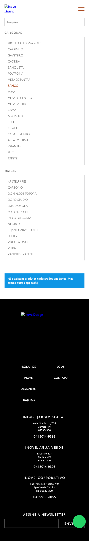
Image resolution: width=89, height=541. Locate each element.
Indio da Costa (19, 218)
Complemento (19, 134)
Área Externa (18, 140)
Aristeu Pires (17, 181)
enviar (71, 523)
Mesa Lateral (17, 104)
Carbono (15, 187)
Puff (11, 152)
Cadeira (14, 61)
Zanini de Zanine (20, 254)
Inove (28, 378)
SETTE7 (12, 236)
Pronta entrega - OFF (24, 43)
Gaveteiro (15, 55)
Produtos (28, 367)
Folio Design (18, 212)
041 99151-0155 (44, 497)
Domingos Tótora (22, 193)
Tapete (12, 158)
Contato (61, 378)
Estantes (14, 146)
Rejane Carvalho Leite (24, 230)
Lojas (61, 367)
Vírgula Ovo (18, 242)
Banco (13, 85)
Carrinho (15, 49)
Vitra (12, 248)
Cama (12, 110)
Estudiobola (18, 206)
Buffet (13, 122)
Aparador (15, 116)
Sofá (11, 92)
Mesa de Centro (20, 98)
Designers (28, 389)
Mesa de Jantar (19, 79)
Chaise (13, 128)
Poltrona (15, 73)
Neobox (14, 224)
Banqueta (16, 67)
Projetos (28, 400)
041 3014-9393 (44, 436)
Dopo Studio (18, 199)
